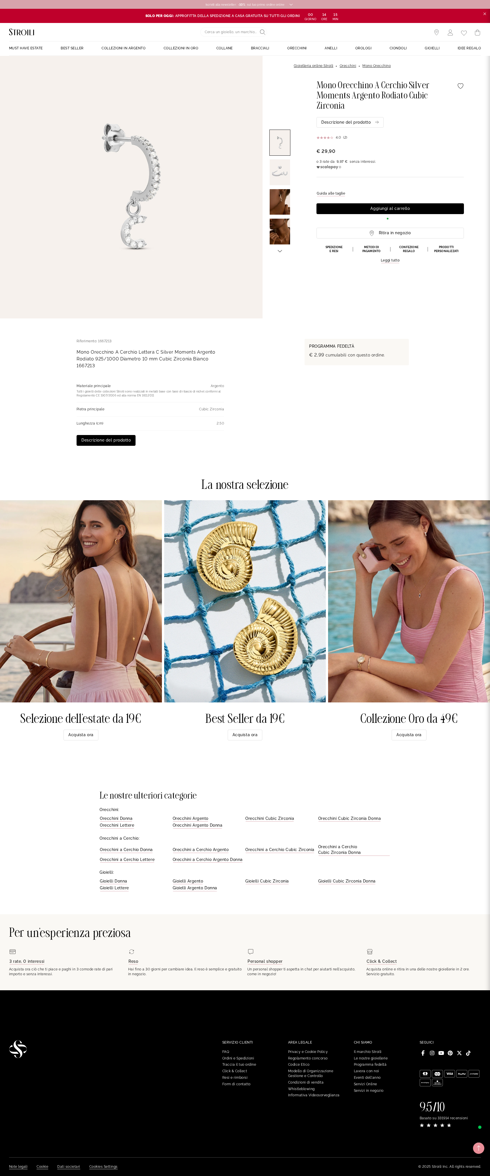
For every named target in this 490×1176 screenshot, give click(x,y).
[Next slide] (279, 250)
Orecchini (348, 66)
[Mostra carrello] (477, 32)
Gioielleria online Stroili (313, 66)
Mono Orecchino (376, 66)
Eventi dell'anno (367, 1078)
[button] (390, 254)
